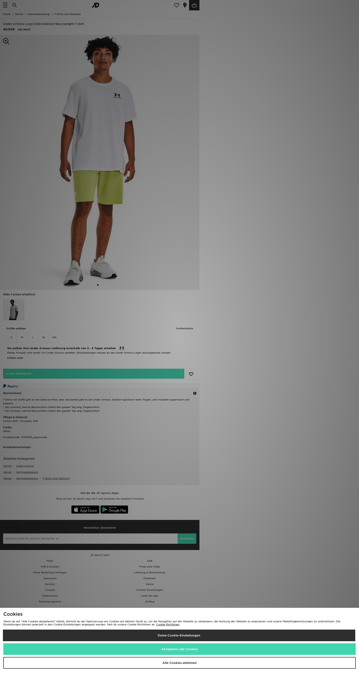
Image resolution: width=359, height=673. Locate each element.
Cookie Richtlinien (168, 624)
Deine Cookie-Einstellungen (179, 635)
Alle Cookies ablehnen (179, 662)
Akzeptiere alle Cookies (179, 649)
